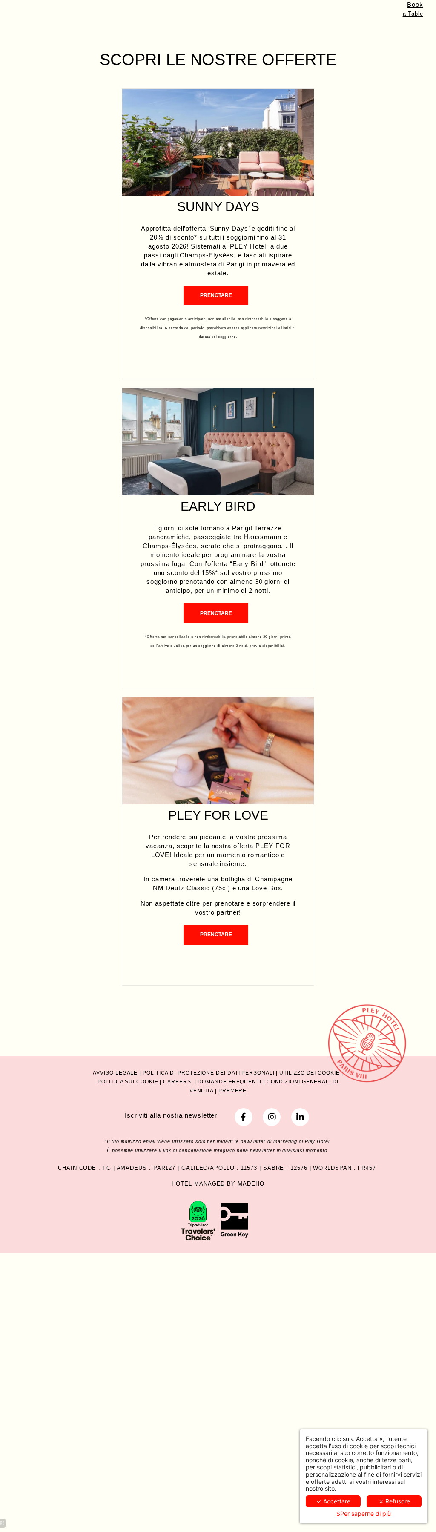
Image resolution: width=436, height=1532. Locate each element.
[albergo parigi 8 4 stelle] (300, 1117)
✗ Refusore (394, 1501)
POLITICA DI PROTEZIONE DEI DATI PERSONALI (209, 1073)
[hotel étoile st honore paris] (198, 1219)
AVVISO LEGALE (115, 1073)
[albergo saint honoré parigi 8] (235, 1219)
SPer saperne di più (363, 1513)
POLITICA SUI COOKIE (128, 1082)
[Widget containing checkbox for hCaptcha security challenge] (283, 1100)
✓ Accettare (333, 1501)
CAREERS (177, 1082)
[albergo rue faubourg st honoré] (243, 1117)
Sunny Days (218, 207)
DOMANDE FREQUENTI (229, 1082)
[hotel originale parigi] (272, 1117)
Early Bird (218, 506)
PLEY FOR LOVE (218, 815)
